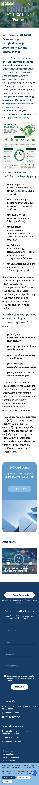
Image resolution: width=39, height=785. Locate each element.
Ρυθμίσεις (7, 781)
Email (19, 637)
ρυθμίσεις (27, 773)
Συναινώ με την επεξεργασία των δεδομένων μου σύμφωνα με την (21, 678)
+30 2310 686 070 (12, 737)
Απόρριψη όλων (23, 777)
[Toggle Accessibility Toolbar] (34, 773)
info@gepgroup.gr (12, 717)
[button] (34, 4)
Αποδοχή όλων (9, 777)
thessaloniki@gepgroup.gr (16, 741)
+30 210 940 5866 (12, 713)
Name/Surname (19, 626)
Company (19, 649)
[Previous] (8, 563)
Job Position (19, 661)
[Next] (30, 563)
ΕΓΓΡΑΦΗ (19, 687)
